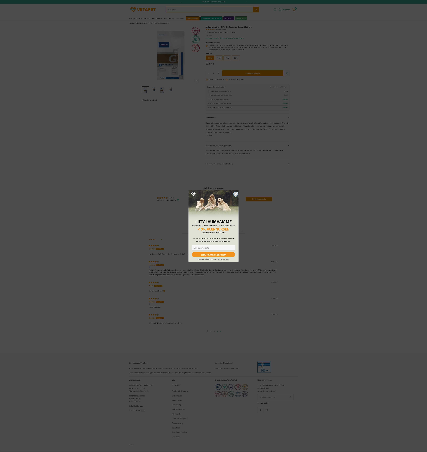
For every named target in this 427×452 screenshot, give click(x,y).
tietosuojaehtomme (223, 259)
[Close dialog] (236, 194)
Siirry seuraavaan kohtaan (213, 254)
